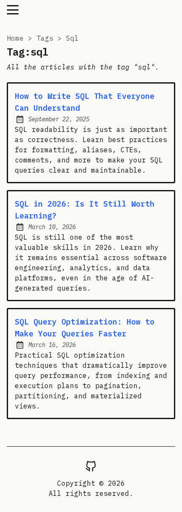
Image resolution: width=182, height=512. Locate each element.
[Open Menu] (13, 9)
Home (15, 38)
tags (44, 38)
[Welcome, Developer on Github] (91, 466)
